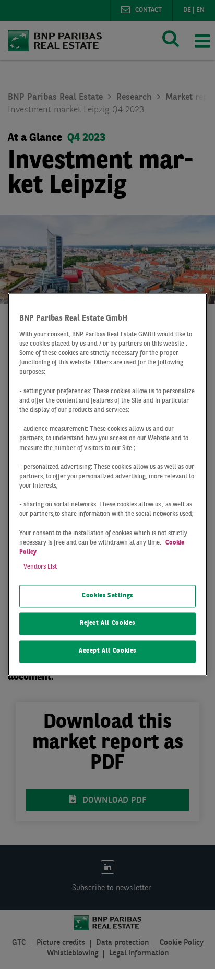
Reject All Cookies (107, 624)
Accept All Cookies (107, 651)
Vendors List (40, 567)
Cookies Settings (107, 596)
